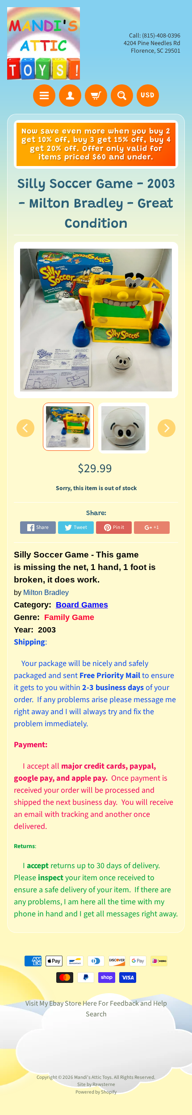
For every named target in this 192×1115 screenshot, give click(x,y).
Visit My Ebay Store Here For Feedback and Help (96, 1003)
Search (96, 1014)
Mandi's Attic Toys (93, 1077)
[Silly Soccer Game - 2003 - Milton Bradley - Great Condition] (68, 427)
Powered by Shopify (96, 1092)
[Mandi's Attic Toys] (43, 43)
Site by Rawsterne (96, 1084)
